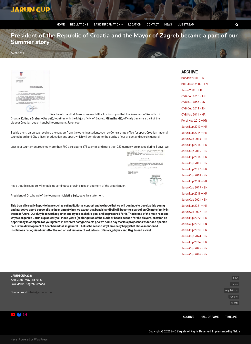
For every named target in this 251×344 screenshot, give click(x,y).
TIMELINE (231, 317)
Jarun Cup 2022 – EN (194, 211)
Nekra (236, 331)
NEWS (168, 24)
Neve (14, 339)
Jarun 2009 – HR (191, 90)
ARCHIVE (188, 317)
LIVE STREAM (185, 24)
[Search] (236, 24)
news (235, 284)
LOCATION (134, 24)
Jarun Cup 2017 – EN (194, 163)
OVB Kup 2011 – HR (193, 114)
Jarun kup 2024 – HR (194, 242)
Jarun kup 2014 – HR (194, 132)
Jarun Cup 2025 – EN (194, 248)
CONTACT (153, 24)
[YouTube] (13, 314)
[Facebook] (19, 314)
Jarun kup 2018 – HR (194, 181)
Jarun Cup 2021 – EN (194, 199)
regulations (231, 290)
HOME (61, 24)
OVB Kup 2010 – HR (193, 102)
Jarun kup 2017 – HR (194, 169)
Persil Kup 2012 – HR (194, 120)
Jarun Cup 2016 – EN (194, 151)
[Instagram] (25, 314)
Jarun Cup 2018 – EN (194, 175)
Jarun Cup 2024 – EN (194, 236)
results (234, 296)
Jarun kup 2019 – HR (194, 193)
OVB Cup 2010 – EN (193, 96)
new (235, 278)
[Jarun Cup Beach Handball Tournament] (30, 10)
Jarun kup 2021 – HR (194, 205)
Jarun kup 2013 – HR (194, 126)
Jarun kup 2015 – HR (194, 145)
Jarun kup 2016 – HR (194, 157)
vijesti (234, 303)
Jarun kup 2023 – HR (194, 230)
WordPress (41, 339)
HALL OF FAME (210, 317)
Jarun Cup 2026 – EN (194, 254)
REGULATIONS (79, 24)
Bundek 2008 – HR (192, 78)
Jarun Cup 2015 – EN (194, 138)
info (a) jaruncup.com (41, 292)
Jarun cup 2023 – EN (194, 224)
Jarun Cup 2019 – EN (194, 187)
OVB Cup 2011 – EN (193, 108)
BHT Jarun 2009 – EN (194, 84)
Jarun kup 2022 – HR (194, 217)
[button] (122, 24)
